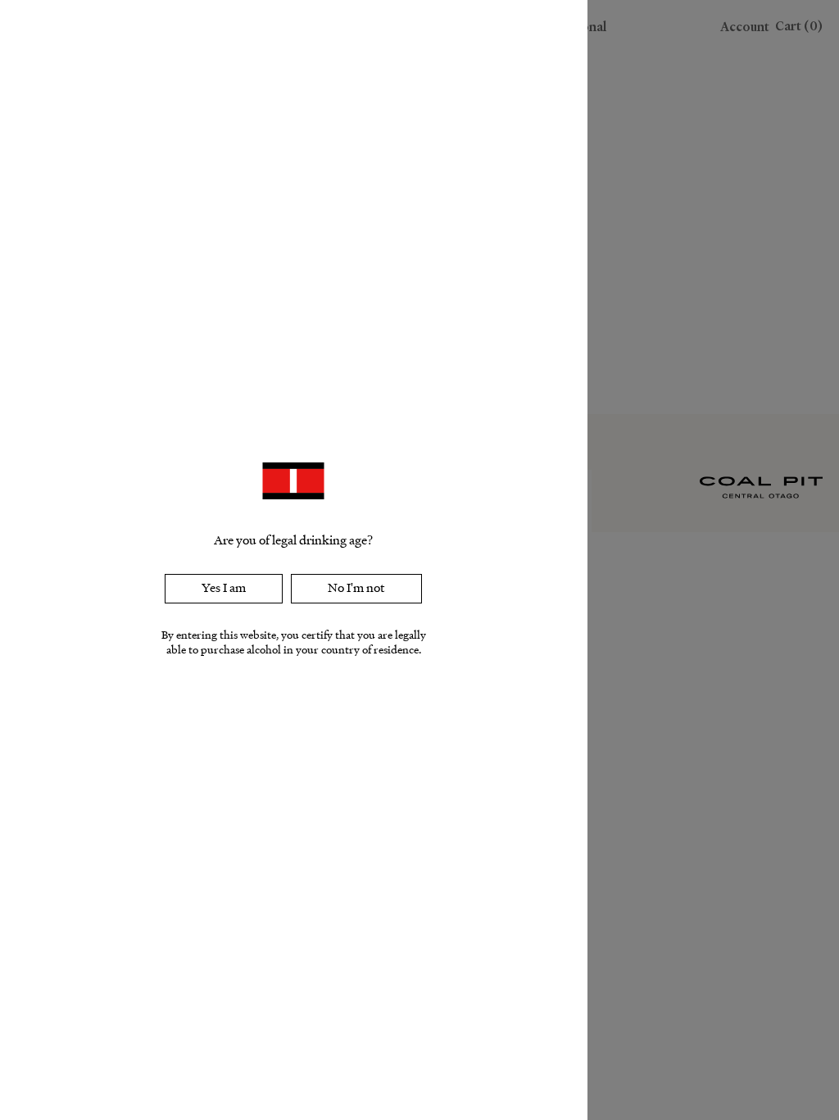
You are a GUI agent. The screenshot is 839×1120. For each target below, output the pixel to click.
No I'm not (356, 588)
